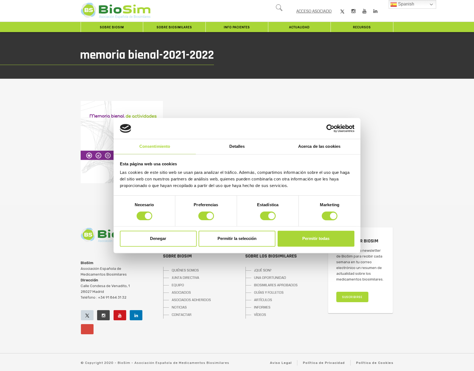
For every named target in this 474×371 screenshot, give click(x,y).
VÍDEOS (260, 314)
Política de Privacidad (324, 363)
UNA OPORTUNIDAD (270, 277)
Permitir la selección (237, 238)
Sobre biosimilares (174, 27)
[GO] (279, 9)
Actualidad (299, 27)
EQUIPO (178, 285)
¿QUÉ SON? (263, 270)
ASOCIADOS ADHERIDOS (191, 300)
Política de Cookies (374, 363)
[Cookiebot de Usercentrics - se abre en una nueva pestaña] (330, 128)
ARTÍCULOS (263, 300)
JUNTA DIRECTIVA (185, 277)
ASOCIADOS (181, 292)
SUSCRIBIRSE (352, 297)
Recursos (362, 27)
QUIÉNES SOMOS (185, 270)
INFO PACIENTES (237, 27)
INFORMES (262, 307)
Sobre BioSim (112, 27)
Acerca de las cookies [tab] (319, 146)
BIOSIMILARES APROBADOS (276, 285)
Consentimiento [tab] (154, 146)
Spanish (405, 4)
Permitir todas (315, 238)
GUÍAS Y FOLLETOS (269, 292)
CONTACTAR (181, 314)
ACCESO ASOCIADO (314, 11)
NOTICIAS (179, 307)
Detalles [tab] (237, 146)
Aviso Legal (281, 363)
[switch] (206, 215)
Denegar (158, 238)
